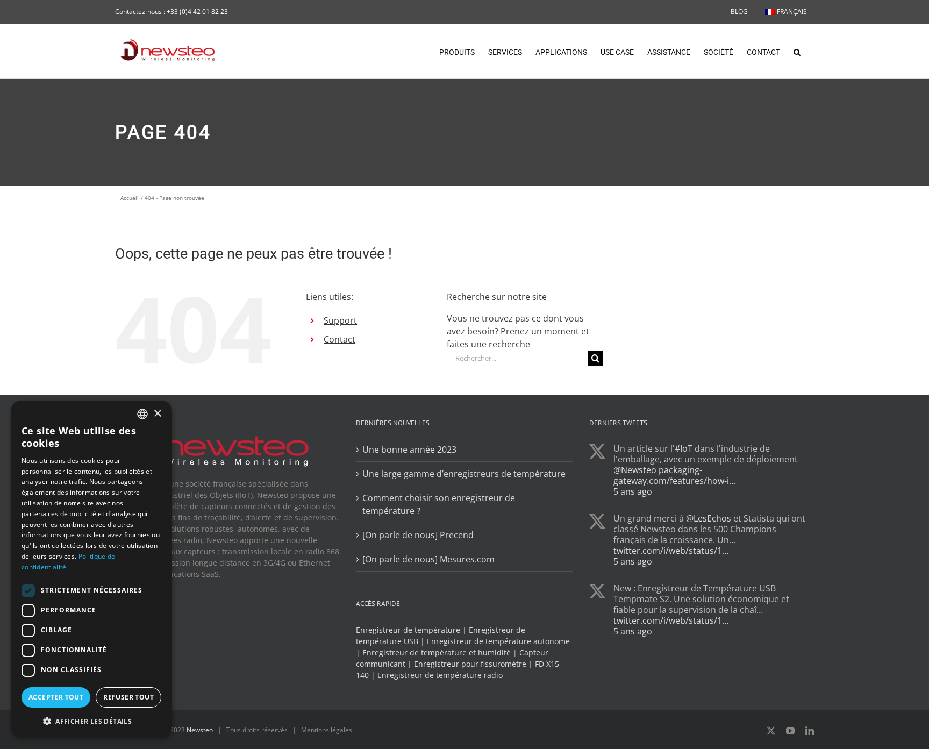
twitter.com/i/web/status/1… (670, 551)
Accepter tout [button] (55, 697)
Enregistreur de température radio (440, 675)
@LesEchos (708, 518)
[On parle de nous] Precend (418, 535)
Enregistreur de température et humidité (436, 652)
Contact (339, 339)
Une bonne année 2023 (409, 449)
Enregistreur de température (408, 630)
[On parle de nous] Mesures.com (428, 559)
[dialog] (91, 569)
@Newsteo (634, 470)
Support (340, 320)
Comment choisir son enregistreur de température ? (438, 504)
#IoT (683, 448)
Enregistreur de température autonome (498, 641)
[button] (797, 51)
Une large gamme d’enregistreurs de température (464, 474)
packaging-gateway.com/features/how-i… (674, 475)
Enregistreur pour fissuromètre (470, 664)
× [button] (157, 414)
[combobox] (142, 414)
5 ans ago (632, 491)
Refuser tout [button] (128, 697)
